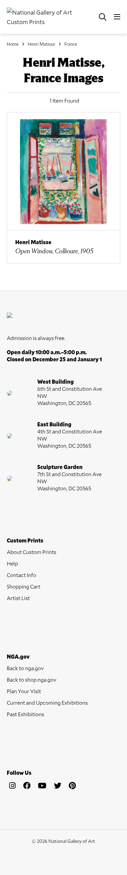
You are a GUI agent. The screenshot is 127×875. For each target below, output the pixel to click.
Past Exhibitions (25, 714)
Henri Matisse (41, 44)
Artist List (18, 597)
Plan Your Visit (24, 691)
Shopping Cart (23, 586)
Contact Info (21, 574)
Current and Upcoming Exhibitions (47, 702)
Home (13, 44)
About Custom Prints (31, 551)
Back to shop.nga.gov (31, 679)
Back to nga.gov (25, 667)
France (70, 44)
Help (12, 563)
